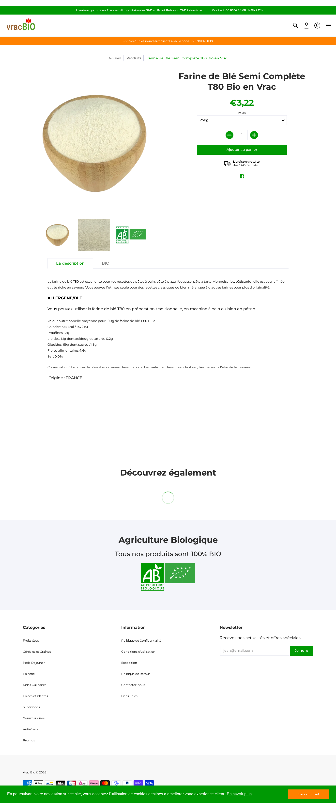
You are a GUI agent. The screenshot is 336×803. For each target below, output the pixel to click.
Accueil (114, 58)
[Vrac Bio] (21, 25)
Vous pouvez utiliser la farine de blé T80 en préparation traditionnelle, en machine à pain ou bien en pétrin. (166, 329)
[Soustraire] (229, 135)
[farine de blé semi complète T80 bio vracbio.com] (131, 235)
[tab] (70, 263)
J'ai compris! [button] (308, 794)
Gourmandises (34, 718)
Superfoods (31, 707)
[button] (295, 25)
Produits (133, 58)
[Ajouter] (254, 135)
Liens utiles (129, 696)
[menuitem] (295, 25)
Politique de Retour (135, 674)
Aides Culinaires (34, 685)
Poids (242, 113)
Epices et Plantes (35, 696)
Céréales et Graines (37, 651)
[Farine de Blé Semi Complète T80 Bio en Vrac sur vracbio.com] (57, 235)
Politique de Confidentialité (141, 640)
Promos (29, 740)
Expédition (129, 663)
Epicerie (29, 674)
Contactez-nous (133, 685)
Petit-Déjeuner (34, 663)
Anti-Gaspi (30, 729)
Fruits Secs (31, 640)
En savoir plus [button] (239, 794)
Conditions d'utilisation (138, 651)
